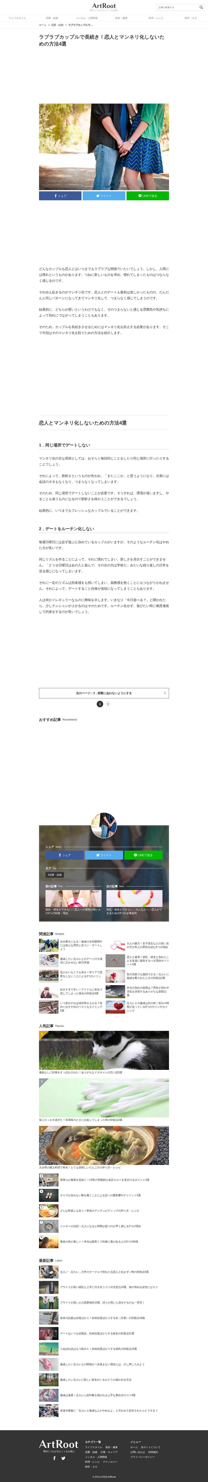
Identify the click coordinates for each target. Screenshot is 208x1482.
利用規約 (153, 1452)
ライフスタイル (17, 18)
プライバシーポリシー (142, 1457)
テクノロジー (110, 1461)
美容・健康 (121, 18)
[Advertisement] (104, 75)
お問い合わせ (137, 1452)
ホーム (42, 25)
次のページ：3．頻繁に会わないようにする (104, 693)
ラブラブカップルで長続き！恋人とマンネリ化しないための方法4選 (80, 25)
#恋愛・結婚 (55, 874)
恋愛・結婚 (52, 18)
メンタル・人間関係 (87, 18)
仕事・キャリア (109, 1452)
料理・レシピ (156, 18)
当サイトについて (150, 1447)
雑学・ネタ (191, 18)
